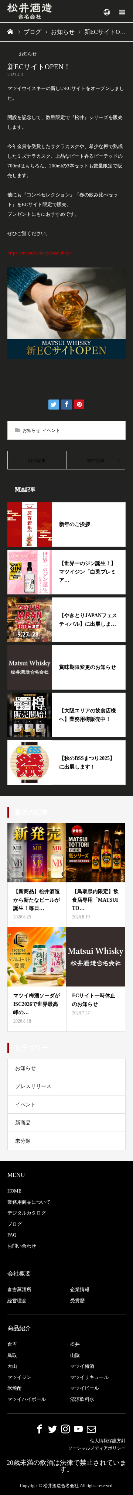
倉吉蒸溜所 (19, 1289)
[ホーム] (10, 32)
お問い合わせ (21, 1246)
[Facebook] (39, 1429)
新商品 (23, 1123)
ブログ (14, 1224)
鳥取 (12, 1355)
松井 (75, 1344)
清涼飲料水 (82, 1399)
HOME (14, 1191)
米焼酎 (14, 1388)
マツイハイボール (26, 1399)
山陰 (75, 1355)
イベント (51, 430)
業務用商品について (29, 1202)
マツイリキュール (89, 1377)
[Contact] (91, 1429)
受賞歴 (77, 1300)
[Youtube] (78, 1429)
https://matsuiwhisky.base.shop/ (39, 253)
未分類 (23, 1141)
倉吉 (12, 1344)
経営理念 (17, 1300)
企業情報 (79, 1289)
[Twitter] (52, 1429)
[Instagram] (65, 1429)
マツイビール (84, 1388)
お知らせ (28, 54)
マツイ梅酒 (82, 1366)
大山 (12, 1366)
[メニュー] (122, 11)
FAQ (11, 1235)
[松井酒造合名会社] (29, 11)
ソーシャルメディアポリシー (97, 1448)
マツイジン (19, 1377)
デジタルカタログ (26, 1213)
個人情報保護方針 (108, 1440)
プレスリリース (33, 1086)
